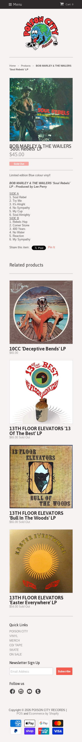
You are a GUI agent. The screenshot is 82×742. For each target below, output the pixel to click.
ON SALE (15, 654)
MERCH (14, 640)
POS (20, 713)
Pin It (51, 247)
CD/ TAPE (16, 645)
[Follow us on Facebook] (13, 693)
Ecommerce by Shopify (44, 713)
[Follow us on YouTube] (30, 693)
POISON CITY (18, 631)
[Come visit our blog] (38, 693)
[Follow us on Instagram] (21, 693)
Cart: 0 (69, 4)
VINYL (13, 636)
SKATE (14, 649)
